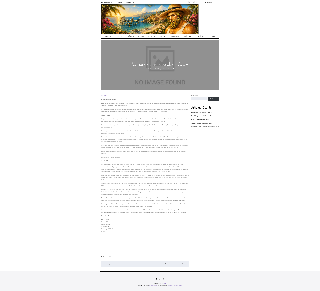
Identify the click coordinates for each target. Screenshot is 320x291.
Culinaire (162, 36)
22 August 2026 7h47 (107, 2)
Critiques (104, 95)
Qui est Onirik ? (130, 2)
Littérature (187, 36)
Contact (120, 2)
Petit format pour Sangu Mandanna (201, 112)
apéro (159, 118)
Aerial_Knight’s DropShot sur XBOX (201, 123)
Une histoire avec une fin (175, 285)
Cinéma (150, 36)
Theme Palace (153, 285)
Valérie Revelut (107, 257)
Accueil (108, 36)
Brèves (130, 36)
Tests (213, 36)
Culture (174, 36)
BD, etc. (119, 36)
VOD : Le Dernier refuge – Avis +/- (201, 119)
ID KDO (140, 36)
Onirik (165, 283)
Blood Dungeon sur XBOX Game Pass (202, 116)
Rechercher (194, 95)
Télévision (201, 36)
